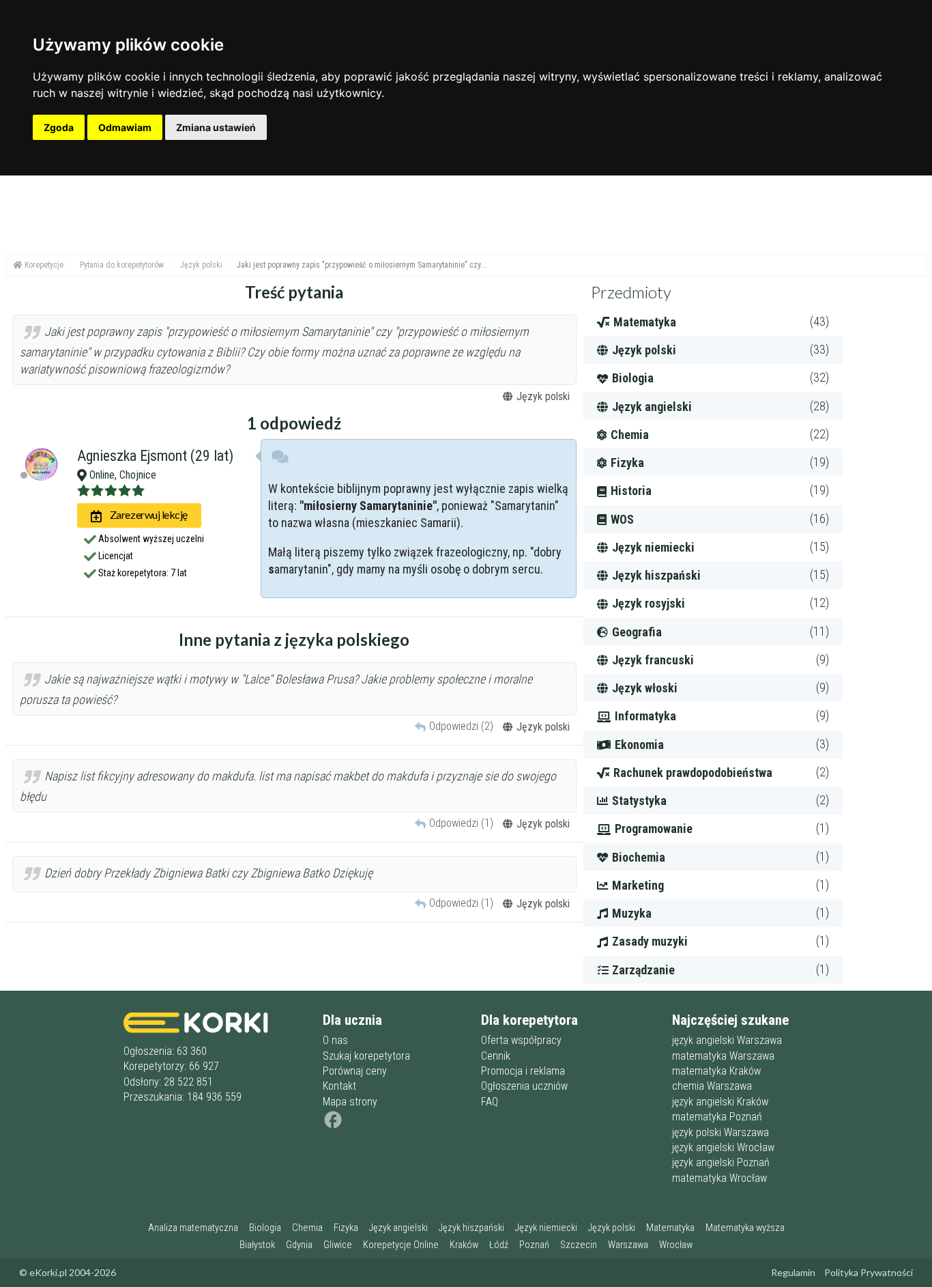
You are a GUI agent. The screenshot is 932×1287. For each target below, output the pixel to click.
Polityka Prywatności (868, 1272)
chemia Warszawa (712, 1085)
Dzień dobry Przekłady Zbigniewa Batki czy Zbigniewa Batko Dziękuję (207, 873)
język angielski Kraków (720, 1101)
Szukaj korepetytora (366, 1055)
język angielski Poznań (721, 1162)
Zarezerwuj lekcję (147, 514)
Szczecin (578, 1245)
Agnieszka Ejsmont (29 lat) (155, 455)
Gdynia (299, 1245)
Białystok (257, 1245)
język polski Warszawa (720, 1132)
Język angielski (398, 1228)
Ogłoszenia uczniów (524, 1085)
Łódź (498, 1245)
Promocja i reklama (523, 1070)
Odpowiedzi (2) (461, 726)
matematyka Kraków (716, 1070)
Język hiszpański (471, 1228)
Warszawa (628, 1245)
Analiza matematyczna (193, 1228)
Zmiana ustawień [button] (216, 127)
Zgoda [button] (59, 127)
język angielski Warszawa (727, 1040)
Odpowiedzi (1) (461, 823)
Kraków (464, 1245)
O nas (335, 1040)
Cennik (495, 1055)
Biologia (265, 1228)
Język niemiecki (546, 1228)
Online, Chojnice (121, 474)
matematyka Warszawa (723, 1055)
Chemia (307, 1228)
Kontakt (339, 1085)
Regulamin (793, 1272)
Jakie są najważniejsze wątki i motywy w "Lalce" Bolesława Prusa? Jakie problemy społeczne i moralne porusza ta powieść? (276, 690)
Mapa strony (350, 1101)
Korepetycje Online (401, 1245)
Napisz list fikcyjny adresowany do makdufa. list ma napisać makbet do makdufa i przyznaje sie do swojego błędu (288, 786)
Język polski (611, 1228)
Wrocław (676, 1245)
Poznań (534, 1245)
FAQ (489, 1101)
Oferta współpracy (521, 1040)
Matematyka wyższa (745, 1228)
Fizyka (346, 1228)
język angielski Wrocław (723, 1147)
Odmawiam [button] (124, 127)
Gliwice (337, 1245)
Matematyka (670, 1228)
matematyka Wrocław (719, 1178)
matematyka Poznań (717, 1116)
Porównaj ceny (355, 1070)
